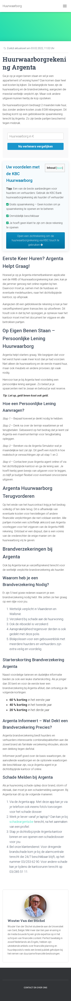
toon (59, 168)
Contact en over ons (35, 987)
